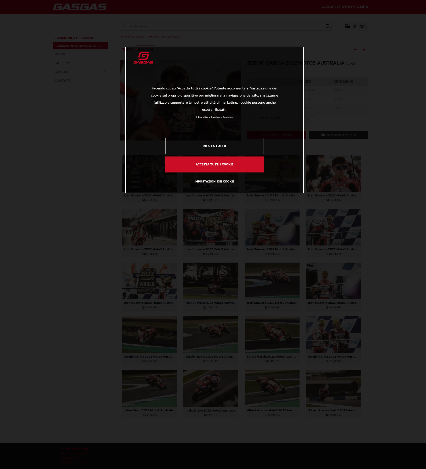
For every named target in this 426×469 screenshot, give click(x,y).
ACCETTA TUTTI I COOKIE (214, 164)
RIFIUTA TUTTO (214, 146)
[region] (214, 120)
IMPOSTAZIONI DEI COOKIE (215, 181)
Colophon (228, 117)
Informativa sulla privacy (209, 117)
